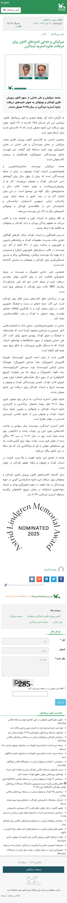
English (5, 3)
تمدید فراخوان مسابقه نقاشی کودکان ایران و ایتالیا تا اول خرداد (34, 769)
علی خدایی (57, 622)
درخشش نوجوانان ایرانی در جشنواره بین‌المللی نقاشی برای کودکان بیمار (34, 822)
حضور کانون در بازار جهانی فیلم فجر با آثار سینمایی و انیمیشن (35, 808)
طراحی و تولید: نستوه (10, 895)
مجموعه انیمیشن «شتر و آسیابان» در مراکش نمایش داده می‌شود (33, 845)
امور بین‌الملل (12, 10)
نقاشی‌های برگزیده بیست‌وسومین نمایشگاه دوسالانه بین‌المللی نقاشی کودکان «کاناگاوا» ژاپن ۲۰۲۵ (36, 785)
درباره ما (22, 862)
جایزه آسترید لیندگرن (38, 622)
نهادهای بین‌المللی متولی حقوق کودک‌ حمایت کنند (40, 774)
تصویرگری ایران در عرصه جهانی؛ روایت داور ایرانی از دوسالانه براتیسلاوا (36, 851)
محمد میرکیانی (15, 616)
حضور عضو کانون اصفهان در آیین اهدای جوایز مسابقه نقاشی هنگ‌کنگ (37, 721)
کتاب (43, 34)
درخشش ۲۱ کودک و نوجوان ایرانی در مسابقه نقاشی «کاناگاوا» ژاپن (32, 779)
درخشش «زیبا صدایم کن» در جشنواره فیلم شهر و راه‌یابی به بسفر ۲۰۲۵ (34, 814)
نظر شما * (60, 659)
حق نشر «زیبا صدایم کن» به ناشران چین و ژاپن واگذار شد (36, 728)
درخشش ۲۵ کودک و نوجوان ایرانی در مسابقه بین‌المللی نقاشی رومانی (36, 793)
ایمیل (62, 649)
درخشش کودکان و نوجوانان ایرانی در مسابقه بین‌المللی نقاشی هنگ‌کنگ (36, 738)
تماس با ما (35, 862)
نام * (62, 640)
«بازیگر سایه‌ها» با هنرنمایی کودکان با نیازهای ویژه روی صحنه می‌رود (36, 801)
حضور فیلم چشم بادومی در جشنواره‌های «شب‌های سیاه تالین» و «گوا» (35, 830)
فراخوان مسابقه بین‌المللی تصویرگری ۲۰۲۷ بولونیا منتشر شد (35, 732)
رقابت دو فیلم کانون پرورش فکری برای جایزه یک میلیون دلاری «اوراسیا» (36, 838)
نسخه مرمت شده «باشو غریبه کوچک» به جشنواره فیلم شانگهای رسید (35, 755)
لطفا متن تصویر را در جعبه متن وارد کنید (46, 688)
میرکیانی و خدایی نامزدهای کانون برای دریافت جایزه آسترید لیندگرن (38, 44)
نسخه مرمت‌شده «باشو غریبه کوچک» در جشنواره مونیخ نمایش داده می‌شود (33, 747)
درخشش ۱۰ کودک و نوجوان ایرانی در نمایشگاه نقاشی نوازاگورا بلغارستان (36, 763)
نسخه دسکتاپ (33, 869)
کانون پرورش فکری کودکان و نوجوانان (44, 7)
